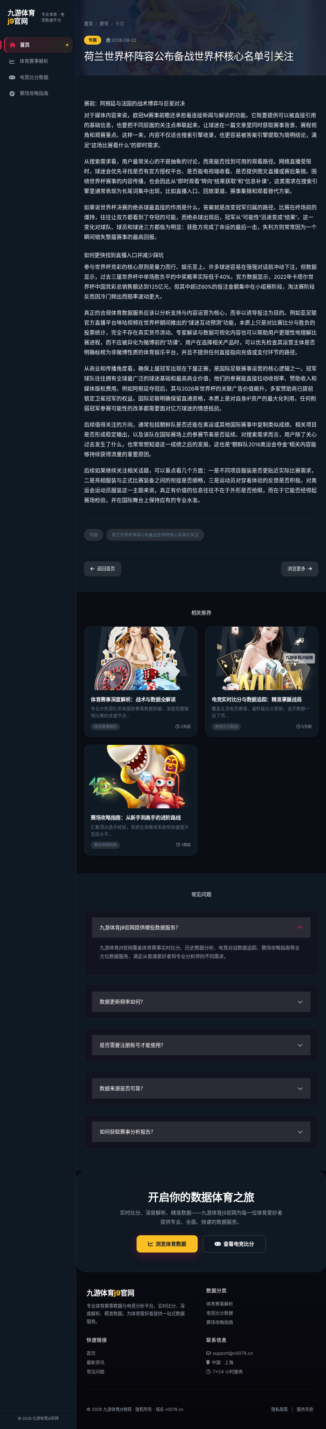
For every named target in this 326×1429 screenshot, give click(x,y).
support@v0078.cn (233, 1353)
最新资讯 (95, 1362)
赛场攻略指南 (34, 93)
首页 (25, 45)
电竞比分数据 (34, 77)
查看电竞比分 (238, 1244)
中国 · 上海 (222, 1362)
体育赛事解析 (34, 61)
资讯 (104, 23)
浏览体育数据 (171, 1244)
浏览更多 (296, 568)
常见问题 (95, 1371)
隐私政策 (279, 1409)
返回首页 (106, 568)
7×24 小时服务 (228, 1371)
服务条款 (305, 1409)
